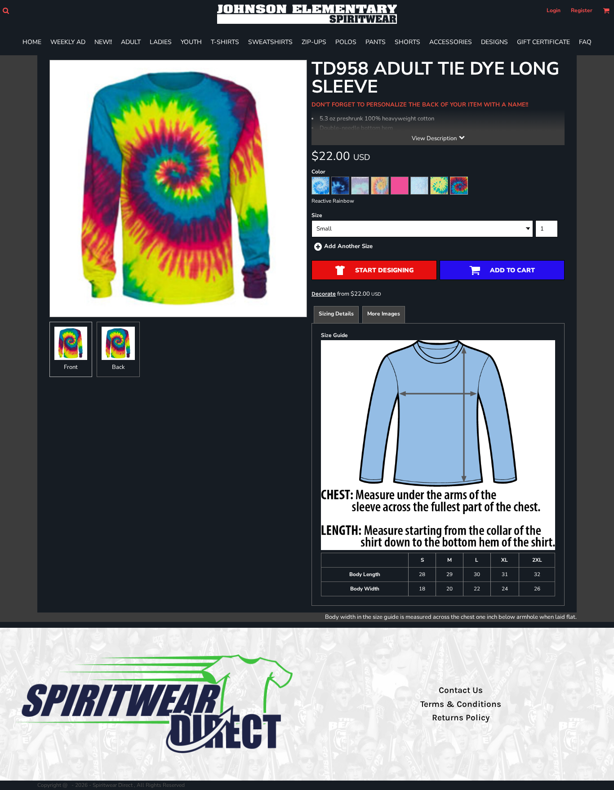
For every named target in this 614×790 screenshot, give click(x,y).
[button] (5, 10)
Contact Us (461, 690)
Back (118, 367)
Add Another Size (348, 246)
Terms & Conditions (460, 704)
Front (71, 367)
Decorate (323, 293)
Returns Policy (460, 718)
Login (554, 10)
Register (581, 10)
